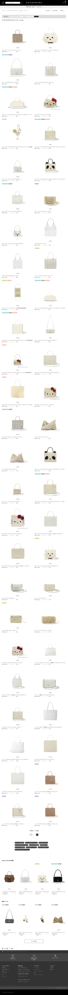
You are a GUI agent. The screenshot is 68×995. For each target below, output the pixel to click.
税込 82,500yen (37, 632)
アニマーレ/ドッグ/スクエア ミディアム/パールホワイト (47, 50)
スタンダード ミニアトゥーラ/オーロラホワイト (12, 211)
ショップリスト (37, 969)
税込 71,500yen (4, 83)
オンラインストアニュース (39, 974)
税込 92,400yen (5, 535)
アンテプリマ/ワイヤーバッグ (13, 10)
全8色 (50, 337)
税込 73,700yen (4, 309)
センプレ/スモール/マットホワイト (9, 630)
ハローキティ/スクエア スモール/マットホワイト (12, 662)
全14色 (50, 789)
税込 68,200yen (37, 51)
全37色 (17, 402)
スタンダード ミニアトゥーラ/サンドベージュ (11, 50)
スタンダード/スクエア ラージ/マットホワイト (45, 759)
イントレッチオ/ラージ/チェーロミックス (43, 275)
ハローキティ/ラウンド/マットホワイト (43, 114)
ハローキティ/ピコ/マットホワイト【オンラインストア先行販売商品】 (17, 372)
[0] (65, 3)
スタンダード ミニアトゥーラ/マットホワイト (11, 727)
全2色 (50, 47)
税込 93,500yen (37, 116)
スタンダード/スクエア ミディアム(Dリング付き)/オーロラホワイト (49, 533)
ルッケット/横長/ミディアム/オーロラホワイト (45, 695)
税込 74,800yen (4, 825)
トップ (4, 10)
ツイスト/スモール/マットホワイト (9, 469)
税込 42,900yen (4, 696)
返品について (4, 971)
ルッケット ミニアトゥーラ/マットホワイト (11, 501)
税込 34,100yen (4, 148)
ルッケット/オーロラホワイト (8, 598)
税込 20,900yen (22, 933)
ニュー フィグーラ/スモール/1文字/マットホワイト (13, 823)
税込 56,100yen (4, 406)
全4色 (17, 112)
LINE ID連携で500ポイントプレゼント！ (34, 6)
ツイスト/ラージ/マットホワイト (42, 437)
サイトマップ (4, 976)
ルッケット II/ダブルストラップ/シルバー (28, 891)
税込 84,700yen (37, 277)
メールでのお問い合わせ (22, 967)
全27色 (50, 531)
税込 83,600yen (5, 760)
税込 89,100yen (37, 438)
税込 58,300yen (5, 664)
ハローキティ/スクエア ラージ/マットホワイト (12, 533)
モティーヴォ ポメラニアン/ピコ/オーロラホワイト (13, 243)
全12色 (17, 595)
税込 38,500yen (5, 51)
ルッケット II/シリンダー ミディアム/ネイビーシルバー (14, 932)
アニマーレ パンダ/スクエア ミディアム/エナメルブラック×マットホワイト (50, 469)
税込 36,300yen (5, 180)
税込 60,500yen (37, 245)
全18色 (17, 176)
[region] (17, 34)
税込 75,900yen (37, 406)
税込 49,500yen (37, 535)
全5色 (17, 80)
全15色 (17, 434)
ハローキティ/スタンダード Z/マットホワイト (44, 404)
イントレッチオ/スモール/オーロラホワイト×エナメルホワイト (15, 759)
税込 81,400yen (4, 116)
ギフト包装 (4, 972)
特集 (35, 972)
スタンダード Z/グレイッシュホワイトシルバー (12, 437)
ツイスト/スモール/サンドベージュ (59, 932)
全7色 (50, 370)
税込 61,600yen (37, 148)
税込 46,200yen (5, 374)
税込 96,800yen (37, 374)
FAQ (2, 974)
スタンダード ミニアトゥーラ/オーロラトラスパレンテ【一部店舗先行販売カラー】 (19, 340)
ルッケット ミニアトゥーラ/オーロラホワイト (11, 179)
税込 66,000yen (5, 470)
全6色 (17, 466)
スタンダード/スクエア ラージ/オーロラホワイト (12, 791)
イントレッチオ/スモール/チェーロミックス (44, 82)
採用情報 (51, 969)
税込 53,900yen (37, 180)
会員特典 (3, 967)
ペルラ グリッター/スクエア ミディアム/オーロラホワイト (47, 372)
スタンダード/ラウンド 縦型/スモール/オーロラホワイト (14, 695)
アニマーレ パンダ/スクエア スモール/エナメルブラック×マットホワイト (50, 179)
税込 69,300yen (37, 696)
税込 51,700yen (4, 277)
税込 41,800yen (4, 245)
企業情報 (51, 967)
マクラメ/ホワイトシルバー (40, 243)
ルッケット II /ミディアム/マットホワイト (43, 630)
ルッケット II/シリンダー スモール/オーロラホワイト (46, 340)
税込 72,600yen (37, 83)
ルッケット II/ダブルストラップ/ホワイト (10, 82)
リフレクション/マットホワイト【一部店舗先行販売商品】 (14, 308)
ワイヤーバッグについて (38, 971)
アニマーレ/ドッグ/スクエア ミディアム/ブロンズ (13, 891)
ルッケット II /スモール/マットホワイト (43, 211)
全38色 (17, 47)
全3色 (50, 241)
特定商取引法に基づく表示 (61, 987)
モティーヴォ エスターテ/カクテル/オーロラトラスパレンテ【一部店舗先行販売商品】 (20, 146)
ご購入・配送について (6, 969)
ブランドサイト (37, 967)
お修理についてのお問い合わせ (23, 969)
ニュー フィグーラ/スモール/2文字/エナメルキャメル (46, 791)
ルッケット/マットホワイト (40, 598)
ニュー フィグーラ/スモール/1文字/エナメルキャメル (46, 823)
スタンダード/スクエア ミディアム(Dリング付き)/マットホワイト (15, 566)
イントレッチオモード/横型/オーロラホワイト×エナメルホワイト (48, 727)
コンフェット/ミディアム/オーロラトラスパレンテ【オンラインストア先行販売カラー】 (20, 114)
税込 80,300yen (37, 793)
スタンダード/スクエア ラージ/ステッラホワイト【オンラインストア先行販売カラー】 (20, 404)
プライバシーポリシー (51, 987)
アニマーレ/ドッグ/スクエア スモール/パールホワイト (46, 566)
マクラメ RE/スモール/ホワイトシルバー (10, 275)
